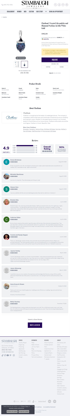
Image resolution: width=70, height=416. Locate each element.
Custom (31, 11)
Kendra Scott (47, 355)
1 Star (14, 152)
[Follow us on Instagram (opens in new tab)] (14, 355)
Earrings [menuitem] (59, 377)
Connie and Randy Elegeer (19, 235)
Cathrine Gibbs (15, 217)
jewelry (5, 17)
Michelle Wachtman (16, 174)
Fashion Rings (39, 129)
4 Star (14, 147)
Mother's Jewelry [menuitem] (61, 390)
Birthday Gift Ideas (49, 129)
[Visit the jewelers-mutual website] (42, 401)
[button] (55, 4)
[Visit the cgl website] (54, 401)
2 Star (14, 150)
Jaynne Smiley (15, 251)
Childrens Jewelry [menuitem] (62, 388)
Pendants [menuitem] (59, 375)
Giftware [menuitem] (59, 392)
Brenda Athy (14, 200)
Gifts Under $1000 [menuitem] (62, 351)
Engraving (21, 345)
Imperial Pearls (48, 353)
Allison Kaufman (48, 342)
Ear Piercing (22, 353)
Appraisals (21, 349)
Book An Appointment (56, 11)
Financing (21, 347)
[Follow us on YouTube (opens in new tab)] (7, 355)
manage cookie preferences (16, 408)
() (36, 145)
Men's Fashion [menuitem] (61, 386)
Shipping (48, 67)
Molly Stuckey (15, 302)
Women (19, 11)
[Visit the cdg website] (49, 401)
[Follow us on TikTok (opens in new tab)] (2, 355)
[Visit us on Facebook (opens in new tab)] (5, 355)
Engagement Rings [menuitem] (62, 369)
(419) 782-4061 (24, 73)
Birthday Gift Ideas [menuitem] (62, 347)
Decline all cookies (12, 411)
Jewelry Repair (23, 342)
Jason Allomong (15, 268)
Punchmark (38, 412)
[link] (7, 4)
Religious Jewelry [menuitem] (61, 353)
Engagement (11, 11)
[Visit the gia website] (16, 401)
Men (25, 11)
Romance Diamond (49, 357)
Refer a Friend (35, 345)
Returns (62, 67)
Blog (33, 349)
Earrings (58, 129)
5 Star (14, 145)
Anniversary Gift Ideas (49, 131)
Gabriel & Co (47, 351)
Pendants (32, 129)
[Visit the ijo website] (23, 401)
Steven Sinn (14, 187)
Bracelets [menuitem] (59, 381)
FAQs (33, 342)
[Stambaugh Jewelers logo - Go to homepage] (35, 5)
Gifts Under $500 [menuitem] (61, 349)
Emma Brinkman (15, 160)
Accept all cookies (24, 411)
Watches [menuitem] (59, 383)
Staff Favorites (36, 131)
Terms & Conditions (37, 357)
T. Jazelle (46, 359)
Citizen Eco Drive (48, 349)
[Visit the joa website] (35, 401)
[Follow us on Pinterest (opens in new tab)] (10, 355)
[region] (21, 41)
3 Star (14, 149)
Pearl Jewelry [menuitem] (60, 379)
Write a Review (35, 325)
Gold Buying (22, 351)
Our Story (39, 11)
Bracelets (26, 129)
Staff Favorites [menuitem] (61, 355)
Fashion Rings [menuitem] (61, 373)
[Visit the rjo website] (29, 401)
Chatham (21, 90)
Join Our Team (35, 347)
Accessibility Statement (49, 407)
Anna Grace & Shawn (17, 284)
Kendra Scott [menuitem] (60, 394)
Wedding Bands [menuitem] (61, 371)
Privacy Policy (35, 355)
